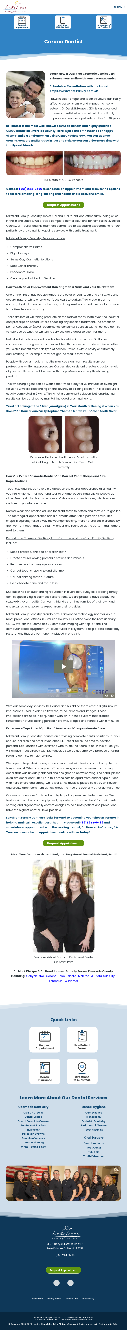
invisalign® (33, 1129)
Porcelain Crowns (33, 1134)
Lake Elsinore (67, 976)
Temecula (56, 981)
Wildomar (71, 981)
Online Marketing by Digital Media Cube (98, 1324)
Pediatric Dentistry (94, 1121)
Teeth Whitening (33, 1142)
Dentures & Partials (33, 1125)
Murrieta (96, 976)
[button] (56, 1283)
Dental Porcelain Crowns (33, 1121)
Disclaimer (37, 1298)
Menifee (83, 976)
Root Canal (94, 1148)
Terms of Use (71, 1298)
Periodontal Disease (94, 1125)
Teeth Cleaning (93, 1129)
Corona (51, 976)
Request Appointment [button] (63, 205)
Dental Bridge (33, 1117)
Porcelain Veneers (33, 1138)
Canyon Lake (35, 976)
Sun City (109, 976)
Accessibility (88, 1298)
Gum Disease (93, 1112)
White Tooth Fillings (33, 1147)
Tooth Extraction (93, 1156)
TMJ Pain (93, 1152)
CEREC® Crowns (33, 1112)
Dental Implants (94, 1143)
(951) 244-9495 (30, 189)
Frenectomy (93, 1117)
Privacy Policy (54, 1298)
